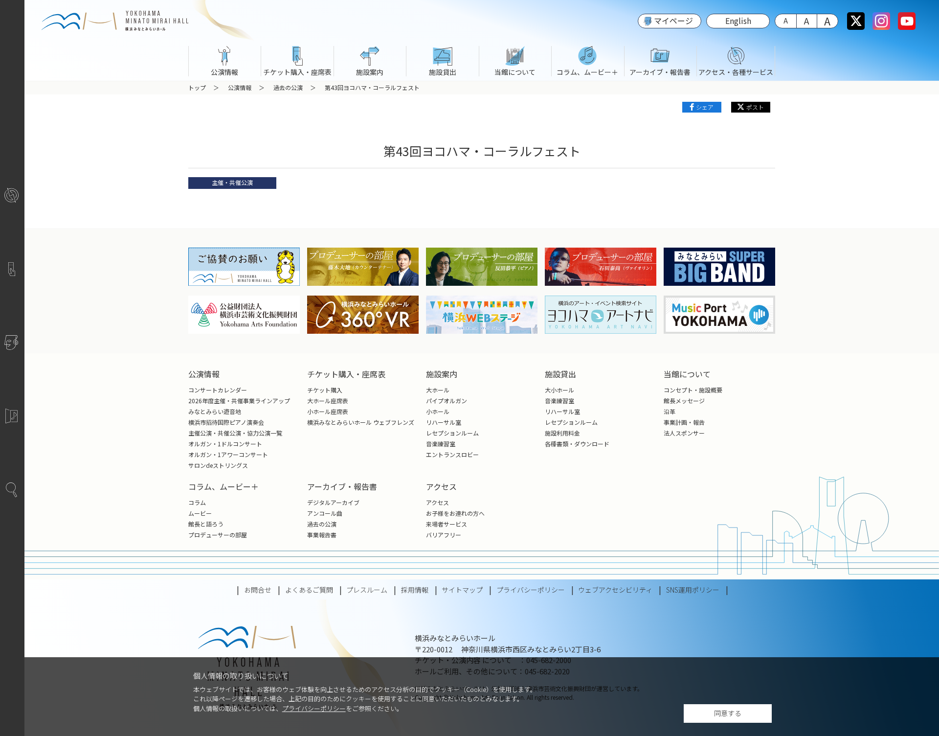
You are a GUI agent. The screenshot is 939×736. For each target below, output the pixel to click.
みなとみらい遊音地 (214, 411)
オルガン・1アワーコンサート (228, 454)
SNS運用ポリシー (692, 589)
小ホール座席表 (327, 411)
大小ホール (559, 390)
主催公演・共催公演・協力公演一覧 (235, 433)
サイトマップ (462, 589)
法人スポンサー (684, 433)
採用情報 (414, 589)
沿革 (669, 411)
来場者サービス (446, 524)
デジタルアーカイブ (333, 502)
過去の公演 (288, 87)
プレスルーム (366, 589)
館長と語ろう (206, 524)
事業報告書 (321, 534)
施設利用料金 (562, 433)
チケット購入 (324, 390)
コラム (197, 502)
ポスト (755, 107)
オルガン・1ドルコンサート (225, 443)
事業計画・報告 (684, 422)
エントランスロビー (452, 454)
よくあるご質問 (309, 589)
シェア (705, 107)
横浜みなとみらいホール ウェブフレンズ (360, 422)
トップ (197, 87)
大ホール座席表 (327, 400)
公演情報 (239, 87)
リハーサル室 (443, 422)
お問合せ (257, 589)
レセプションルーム (452, 433)
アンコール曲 (324, 513)
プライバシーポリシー (314, 708)
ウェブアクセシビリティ (615, 589)
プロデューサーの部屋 (217, 534)
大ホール (437, 390)
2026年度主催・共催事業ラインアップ (239, 400)
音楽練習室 (440, 443)
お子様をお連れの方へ (455, 513)
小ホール (437, 411)
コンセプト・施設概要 (693, 390)
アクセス (437, 502)
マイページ (673, 20)
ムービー (200, 513)
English (738, 20)
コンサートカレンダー (217, 390)
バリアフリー (443, 534)
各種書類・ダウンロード (577, 443)
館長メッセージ (684, 400)
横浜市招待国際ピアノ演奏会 (226, 422)
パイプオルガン (446, 400)
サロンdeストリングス (218, 465)
